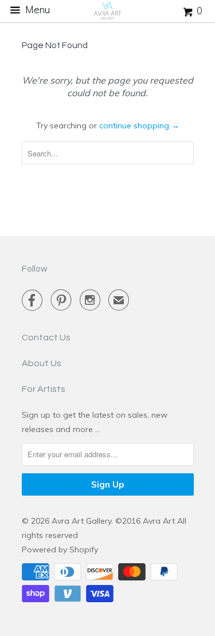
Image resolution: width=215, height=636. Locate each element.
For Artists (43, 389)
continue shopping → (139, 125)
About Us (41, 363)
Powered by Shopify (60, 549)
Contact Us (46, 337)
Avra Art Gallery (81, 521)
